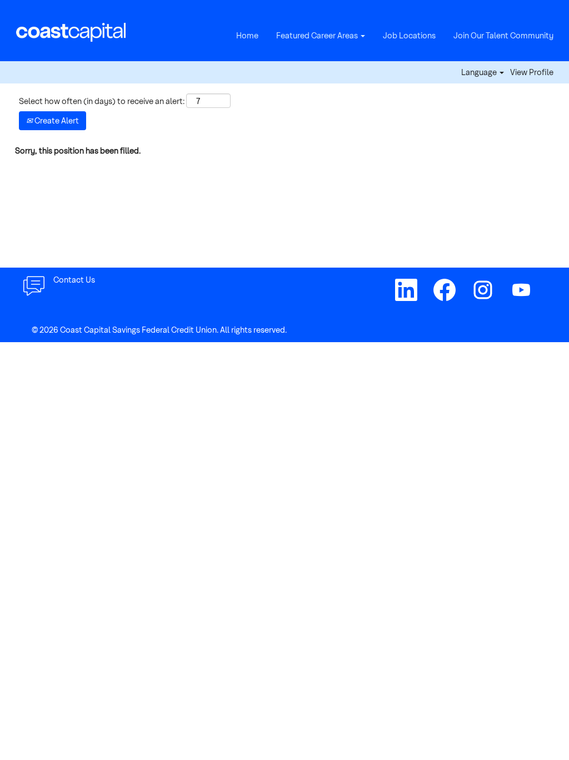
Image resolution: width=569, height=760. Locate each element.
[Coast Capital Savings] (71, 31)
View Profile (531, 72)
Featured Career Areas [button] (318, 35)
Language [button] (479, 72)
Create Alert (56, 120)
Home (247, 35)
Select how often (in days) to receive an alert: (101, 101)
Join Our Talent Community (503, 35)
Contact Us (74, 279)
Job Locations (409, 35)
